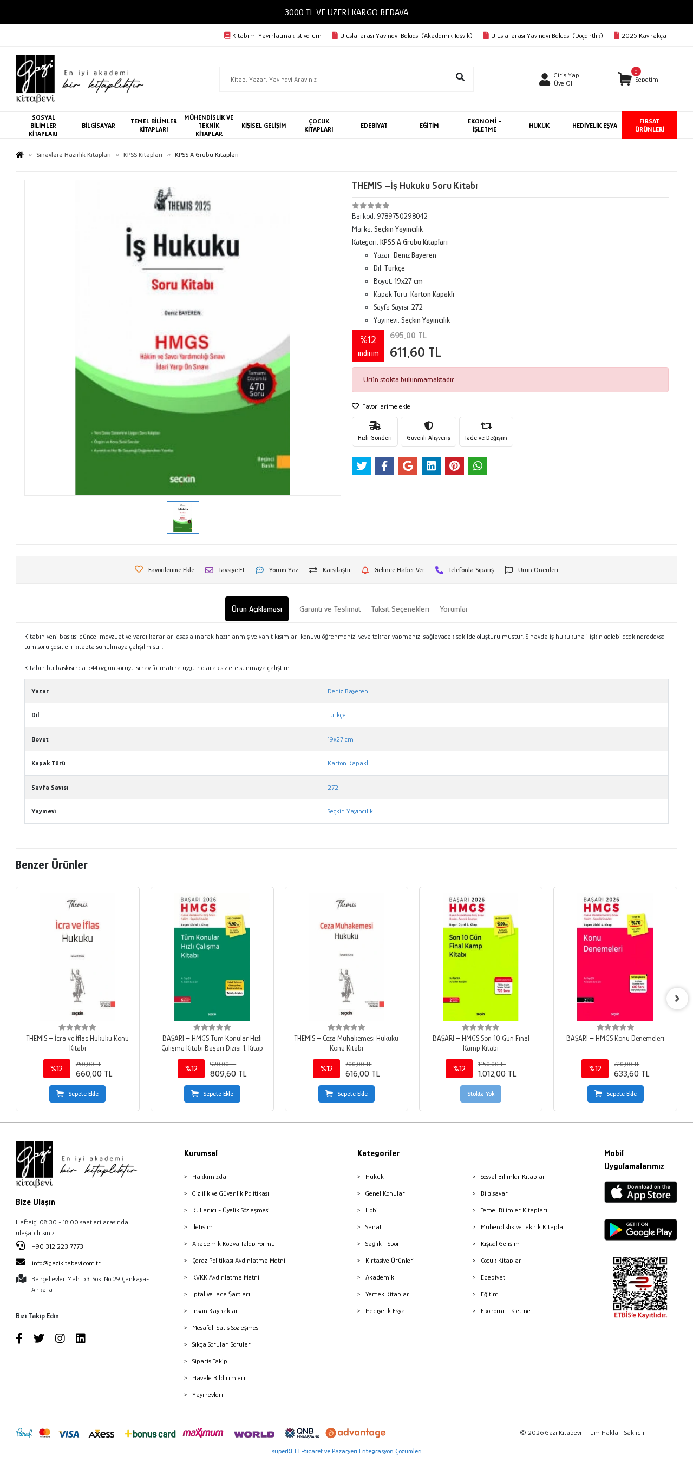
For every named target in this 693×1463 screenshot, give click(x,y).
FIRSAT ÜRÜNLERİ (649, 125)
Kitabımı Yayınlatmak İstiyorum (277, 35)
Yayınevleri (207, 1394)
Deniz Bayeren (348, 691)
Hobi (371, 1210)
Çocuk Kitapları (502, 1260)
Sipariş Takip (209, 1361)
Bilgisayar (494, 1193)
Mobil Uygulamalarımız (634, 1160)
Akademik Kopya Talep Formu (233, 1243)
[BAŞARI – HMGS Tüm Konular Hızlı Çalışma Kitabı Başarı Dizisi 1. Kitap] (212, 957)
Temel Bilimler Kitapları (514, 1210)
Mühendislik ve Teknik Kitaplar (523, 1227)
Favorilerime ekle (385, 406)
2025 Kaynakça (644, 35)
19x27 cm (341, 739)
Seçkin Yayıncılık (350, 811)
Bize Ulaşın (35, 1202)
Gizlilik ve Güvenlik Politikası (230, 1193)
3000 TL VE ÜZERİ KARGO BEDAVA (346, 12)
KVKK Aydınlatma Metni (225, 1277)
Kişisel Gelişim (500, 1243)
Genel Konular (385, 1193)
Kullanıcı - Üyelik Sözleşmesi (231, 1210)
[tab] (257, 609)
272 (333, 787)
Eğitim (490, 1294)
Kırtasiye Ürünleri (390, 1260)
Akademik (379, 1277)
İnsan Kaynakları (216, 1311)
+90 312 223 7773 (56, 1246)
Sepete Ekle (83, 1094)
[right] (677, 999)
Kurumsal (201, 1153)
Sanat (373, 1227)
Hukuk (374, 1176)
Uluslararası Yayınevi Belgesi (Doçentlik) (547, 35)
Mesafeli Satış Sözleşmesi (226, 1327)
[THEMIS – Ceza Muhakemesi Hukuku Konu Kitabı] (346, 957)
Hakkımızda (209, 1176)
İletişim (202, 1227)
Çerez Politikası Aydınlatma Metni (238, 1260)
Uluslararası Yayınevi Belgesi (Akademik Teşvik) (406, 35)
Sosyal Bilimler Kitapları (514, 1176)
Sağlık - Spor (382, 1243)
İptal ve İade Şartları (221, 1294)
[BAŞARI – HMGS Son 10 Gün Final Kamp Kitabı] (481, 957)
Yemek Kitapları (388, 1294)
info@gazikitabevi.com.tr (66, 1263)
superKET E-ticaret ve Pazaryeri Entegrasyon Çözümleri (347, 1451)
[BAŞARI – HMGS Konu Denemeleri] (615, 957)
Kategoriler (378, 1153)
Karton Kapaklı (349, 763)
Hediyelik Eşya (385, 1311)
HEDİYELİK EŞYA (594, 125)
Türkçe (337, 715)
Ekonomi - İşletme (506, 1311)
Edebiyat (493, 1277)
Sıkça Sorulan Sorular (221, 1344)
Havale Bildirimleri (218, 1378)
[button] (638, 79)
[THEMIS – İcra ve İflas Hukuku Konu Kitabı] (77, 957)
